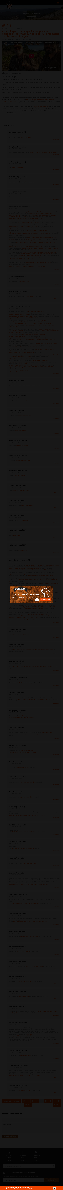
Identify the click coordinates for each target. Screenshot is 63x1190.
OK (55, 1188)
